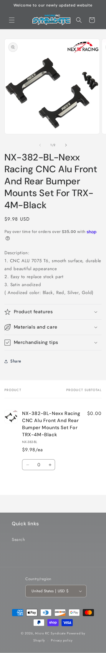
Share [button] (15, 361)
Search (18, 539)
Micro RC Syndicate (50, 633)
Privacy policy (62, 640)
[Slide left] (40, 145)
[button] (11, 20)
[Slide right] (65, 145)
